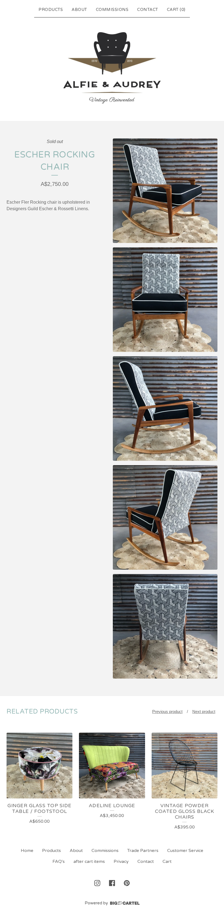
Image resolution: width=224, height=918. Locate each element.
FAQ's (58, 861)
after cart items (89, 861)
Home (27, 850)
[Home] (112, 68)
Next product (203, 711)
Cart (167, 861)
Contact (147, 9)
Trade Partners (142, 850)
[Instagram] (97, 883)
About (79, 9)
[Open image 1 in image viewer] (165, 190)
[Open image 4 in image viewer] (165, 517)
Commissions (112, 9)
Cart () (176, 9)
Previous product (167, 711)
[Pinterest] (126, 883)
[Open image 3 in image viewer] (165, 408)
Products (51, 9)
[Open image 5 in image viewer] (165, 626)
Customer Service (185, 850)
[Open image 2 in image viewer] (165, 299)
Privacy (121, 861)
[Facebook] (112, 883)
